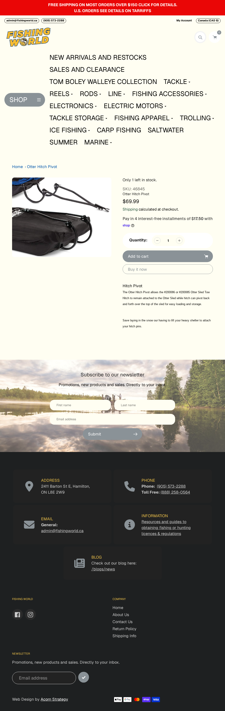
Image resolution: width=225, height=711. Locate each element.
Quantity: (138, 240)
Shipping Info (124, 635)
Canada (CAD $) (208, 20)
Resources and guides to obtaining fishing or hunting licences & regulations (166, 527)
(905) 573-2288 (53, 20)
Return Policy (124, 628)
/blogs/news (103, 569)
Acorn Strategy (54, 699)
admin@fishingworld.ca (21, 20)
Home (17, 166)
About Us (120, 614)
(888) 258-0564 (175, 492)
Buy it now (137, 269)
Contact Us (122, 621)
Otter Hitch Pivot (42, 166)
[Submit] (83, 677)
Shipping (130, 209)
